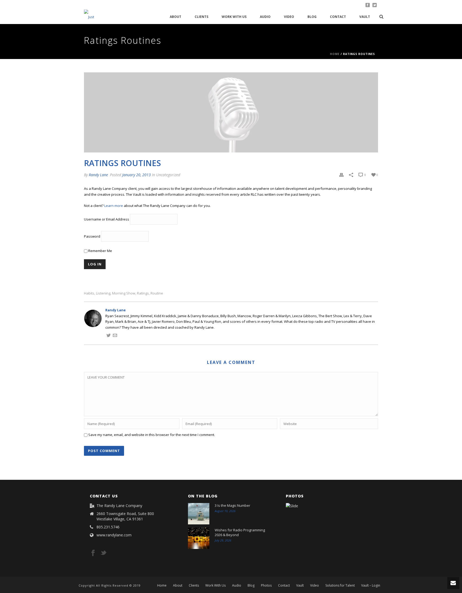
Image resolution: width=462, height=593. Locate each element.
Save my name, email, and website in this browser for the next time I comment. (151, 434)
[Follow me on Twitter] (108, 336)
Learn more (113, 205)
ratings (143, 293)
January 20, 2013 (136, 174)
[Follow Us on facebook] (93, 553)
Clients (201, 16)
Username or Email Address (106, 219)
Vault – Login (370, 585)
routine (157, 293)
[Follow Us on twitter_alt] (103, 553)
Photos (266, 585)
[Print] (341, 175)
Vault (364, 16)
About (175, 16)
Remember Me (99, 250)
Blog (312, 16)
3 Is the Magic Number (232, 505)
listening (103, 293)
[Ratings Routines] (231, 112)
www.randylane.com (114, 535)
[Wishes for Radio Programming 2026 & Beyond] (198, 538)
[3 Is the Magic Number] (198, 513)
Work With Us (234, 16)
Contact (338, 16)
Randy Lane (98, 174)
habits (89, 293)
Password (92, 236)
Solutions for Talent (340, 585)
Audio (265, 16)
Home (335, 54)
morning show (123, 293)
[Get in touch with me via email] (115, 336)
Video (289, 16)
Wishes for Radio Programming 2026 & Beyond (240, 532)
